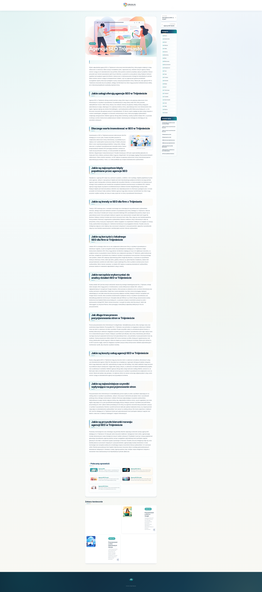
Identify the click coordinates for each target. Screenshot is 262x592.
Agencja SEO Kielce (103, 486)
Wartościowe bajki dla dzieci (169, 140)
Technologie (166, 90)
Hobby (165, 48)
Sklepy (165, 83)
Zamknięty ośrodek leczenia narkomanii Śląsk (168, 123)
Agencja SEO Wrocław (136, 477)
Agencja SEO (101, 468)
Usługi (165, 106)
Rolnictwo (166, 80)
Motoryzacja (166, 61)
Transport (166, 93)
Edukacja (166, 45)
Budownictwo (167, 38)
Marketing (92, 43)
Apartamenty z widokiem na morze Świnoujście (168, 150)
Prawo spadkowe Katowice (168, 153)
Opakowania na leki (167, 134)
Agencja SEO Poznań (103, 477)
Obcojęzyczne (167, 67)
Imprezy (166, 51)
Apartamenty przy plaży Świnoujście (167, 146)
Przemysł (166, 77)
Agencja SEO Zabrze (136, 468)
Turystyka (166, 96)
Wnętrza (166, 109)
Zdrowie (166, 112)
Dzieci (165, 42)
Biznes (165, 35)
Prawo (165, 74)
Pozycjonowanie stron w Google (149, 514)
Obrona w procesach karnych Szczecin (168, 127)
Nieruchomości (167, 64)
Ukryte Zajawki (167, 99)
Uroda (165, 103)
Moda (165, 58)
